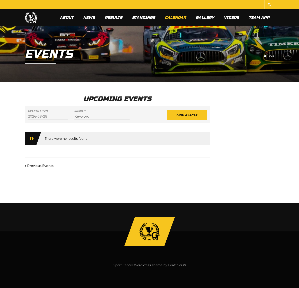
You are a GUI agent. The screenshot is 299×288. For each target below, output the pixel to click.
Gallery (205, 17)
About (67, 17)
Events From (38, 111)
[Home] (31, 17)
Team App (259, 17)
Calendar (175, 17)
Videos (231, 17)
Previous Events (39, 166)
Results (113, 17)
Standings (143, 17)
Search (80, 111)
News (89, 17)
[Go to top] (149, 231)
